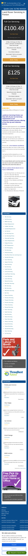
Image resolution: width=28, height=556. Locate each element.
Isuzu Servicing (8, 259)
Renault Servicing (9, 307)
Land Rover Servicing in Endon (7, 529)
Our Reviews (7, 387)
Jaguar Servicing (9, 262)
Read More (6, 397)
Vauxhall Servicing (9, 328)
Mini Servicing (8, 288)
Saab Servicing (8, 312)
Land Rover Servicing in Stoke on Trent (9, 520)
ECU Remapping (9, 247)
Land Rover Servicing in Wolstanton (8, 525)
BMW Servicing (8, 221)
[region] (14, 543)
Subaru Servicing (9, 321)
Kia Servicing (8, 266)
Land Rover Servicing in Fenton (7, 527)
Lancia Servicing (8, 271)
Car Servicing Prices (9, 235)
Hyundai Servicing (9, 257)
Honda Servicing (8, 252)
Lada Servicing (8, 269)
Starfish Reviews (23, 468)
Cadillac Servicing (9, 226)
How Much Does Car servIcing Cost (13, 254)
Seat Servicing (8, 314)
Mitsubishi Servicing (9, 290)
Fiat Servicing (8, 250)
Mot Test (7, 293)
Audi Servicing (8, 219)
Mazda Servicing (9, 281)
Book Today (14, 60)
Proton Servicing (8, 304)
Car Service (7, 231)
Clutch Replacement (9, 240)
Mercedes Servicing (9, 283)
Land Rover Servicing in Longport (8, 522)
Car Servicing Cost (9, 233)
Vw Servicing (8, 333)
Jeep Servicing (8, 264)
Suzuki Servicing (8, 323)
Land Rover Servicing (10, 274)
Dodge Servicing (8, 243)
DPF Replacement (9, 245)
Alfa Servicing (8, 216)
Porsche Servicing (9, 302)
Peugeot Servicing (9, 300)
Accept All (14, 544)
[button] (16, 552)
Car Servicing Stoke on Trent (14, 3)
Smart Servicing (8, 319)
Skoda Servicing (8, 316)
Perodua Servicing (9, 297)
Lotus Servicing (8, 278)
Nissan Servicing (9, 295)
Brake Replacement (9, 224)
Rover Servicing (8, 309)
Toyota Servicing (8, 326)
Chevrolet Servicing (9, 238)
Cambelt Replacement (10, 228)
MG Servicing (8, 285)
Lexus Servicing (8, 276)
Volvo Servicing (8, 331)
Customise (14, 548)
